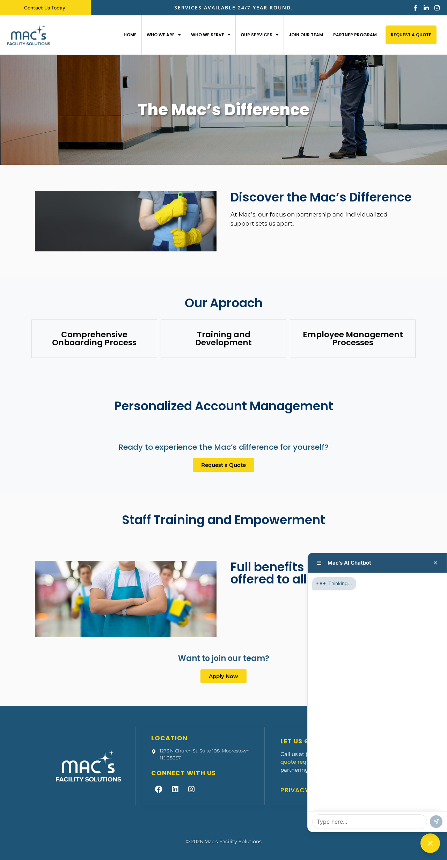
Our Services (256, 35)
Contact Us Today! (45, 8)
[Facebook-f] (415, 8)
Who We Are (161, 35)
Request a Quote (411, 35)
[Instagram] (437, 8)
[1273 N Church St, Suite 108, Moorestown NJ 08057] (153, 751)
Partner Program (355, 35)
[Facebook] (158, 789)
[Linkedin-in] (426, 8)
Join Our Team (306, 35)
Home (130, 35)
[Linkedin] (175, 789)
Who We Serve (207, 35)
